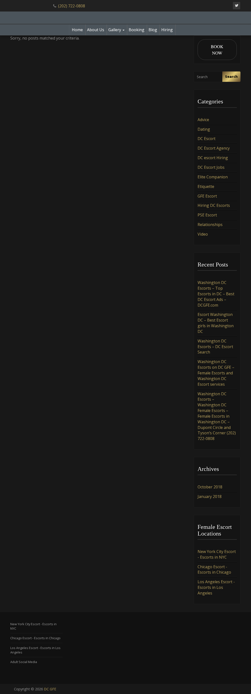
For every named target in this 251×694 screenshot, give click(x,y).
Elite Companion (213, 177)
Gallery (115, 29)
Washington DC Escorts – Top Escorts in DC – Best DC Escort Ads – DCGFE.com (216, 294)
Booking (136, 29)
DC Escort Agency (214, 148)
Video (203, 234)
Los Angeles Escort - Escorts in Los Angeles (216, 587)
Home (77, 29)
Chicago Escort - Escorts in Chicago (214, 569)
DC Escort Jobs (211, 167)
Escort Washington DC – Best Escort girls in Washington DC (216, 323)
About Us (95, 29)
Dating (204, 129)
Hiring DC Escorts (214, 205)
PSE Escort (207, 215)
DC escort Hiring (213, 157)
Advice (203, 119)
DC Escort (206, 138)
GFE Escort (207, 196)
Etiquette (206, 186)
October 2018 (210, 487)
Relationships (210, 224)
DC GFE (50, 689)
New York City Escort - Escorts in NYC (217, 554)
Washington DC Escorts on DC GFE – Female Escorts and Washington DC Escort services (216, 373)
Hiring (167, 29)
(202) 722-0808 (71, 6)
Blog (153, 29)
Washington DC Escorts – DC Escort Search (215, 346)
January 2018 (210, 496)
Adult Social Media (23, 662)
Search (231, 76)
